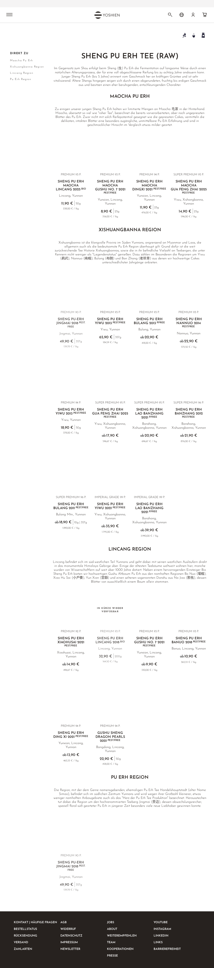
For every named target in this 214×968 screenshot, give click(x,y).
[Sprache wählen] (181, 14)
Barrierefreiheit (167, 949)
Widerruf (68, 929)
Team (111, 942)
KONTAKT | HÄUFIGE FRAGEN (35, 922)
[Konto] (193, 14)
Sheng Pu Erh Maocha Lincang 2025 (71, 185)
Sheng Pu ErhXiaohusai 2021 (70, 642)
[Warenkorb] (204, 14)
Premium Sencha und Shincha (80, 3)
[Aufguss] (193, 35)
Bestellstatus (25, 929)
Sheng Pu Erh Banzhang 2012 (189, 413)
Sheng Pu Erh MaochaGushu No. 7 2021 (110, 187)
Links (158, 942)
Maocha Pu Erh (21, 60)
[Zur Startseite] (12, 35)
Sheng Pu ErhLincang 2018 (110, 640)
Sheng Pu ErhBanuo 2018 (189, 640)
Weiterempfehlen (122, 935)
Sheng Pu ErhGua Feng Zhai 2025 (110, 413)
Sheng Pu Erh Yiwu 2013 (110, 321)
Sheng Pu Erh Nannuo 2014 (189, 323)
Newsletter (70, 949)
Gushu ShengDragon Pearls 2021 (110, 737)
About (112, 929)
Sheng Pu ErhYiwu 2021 (110, 506)
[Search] (170, 14)
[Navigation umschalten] (9, 15)
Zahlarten (23, 949)
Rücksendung (25, 935)
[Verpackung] (203, 35)
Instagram (162, 929)
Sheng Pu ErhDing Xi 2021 (70, 735)
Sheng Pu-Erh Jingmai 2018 (70, 323)
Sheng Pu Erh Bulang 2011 (70, 506)
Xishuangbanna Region (27, 66)
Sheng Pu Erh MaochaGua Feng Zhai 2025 (189, 187)
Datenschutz (71, 935)
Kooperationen (120, 949)
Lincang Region (21, 73)
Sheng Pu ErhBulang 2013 (149, 321)
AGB (63, 922)
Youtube (161, 922)
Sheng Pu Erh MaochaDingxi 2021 (149, 185)
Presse (112, 955)
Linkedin (161, 935)
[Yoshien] (107, 15)
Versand (21, 942)
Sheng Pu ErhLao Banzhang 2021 (149, 413)
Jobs (110, 922)
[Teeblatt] (184, 35)
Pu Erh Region (20, 79)
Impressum (69, 942)
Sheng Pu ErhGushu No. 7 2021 (149, 642)
